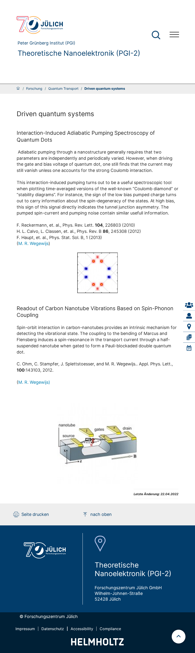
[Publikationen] (189, 337)
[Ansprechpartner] (189, 305)
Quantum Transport (63, 88)
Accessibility (82, 628)
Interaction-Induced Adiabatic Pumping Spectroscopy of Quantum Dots (86, 136)
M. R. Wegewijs (33, 243)
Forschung (34, 88)
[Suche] (156, 35)
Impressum (25, 628)
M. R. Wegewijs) (34, 382)
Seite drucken (35, 514)
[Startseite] (18, 88)
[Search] (156, 35)
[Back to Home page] (76, 25)
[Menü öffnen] (174, 35)
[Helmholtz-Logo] (97, 643)
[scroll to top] (178, 636)
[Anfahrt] (189, 326)
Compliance (110, 628)
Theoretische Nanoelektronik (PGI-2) (79, 53)
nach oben (101, 514)
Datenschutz (52, 628)
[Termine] (189, 348)
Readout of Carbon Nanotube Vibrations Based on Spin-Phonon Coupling (95, 311)
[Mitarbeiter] (189, 315)
